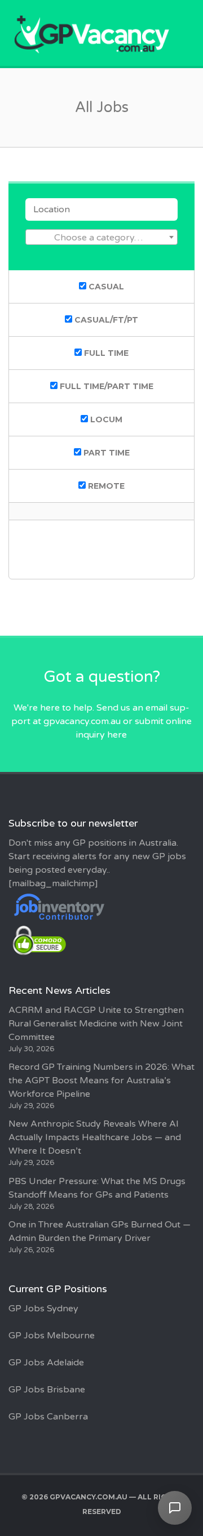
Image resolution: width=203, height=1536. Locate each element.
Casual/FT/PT (105, 320)
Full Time (105, 353)
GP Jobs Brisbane (46, 1389)
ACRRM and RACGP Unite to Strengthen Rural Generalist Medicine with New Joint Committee (96, 1023)
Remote (105, 486)
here (117, 734)
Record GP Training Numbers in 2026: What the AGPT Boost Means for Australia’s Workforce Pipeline (101, 1080)
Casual (105, 287)
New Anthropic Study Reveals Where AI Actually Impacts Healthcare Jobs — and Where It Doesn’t (94, 1137)
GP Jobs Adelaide (46, 1362)
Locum (105, 419)
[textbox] (101, 237)
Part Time (105, 453)
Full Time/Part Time (105, 386)
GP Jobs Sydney (43, 1308)
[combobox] (101, 237)
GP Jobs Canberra (48, 1416)
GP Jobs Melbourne (51, 1335)
